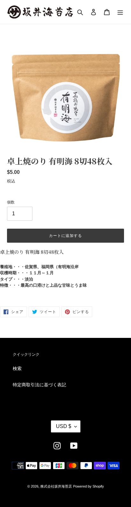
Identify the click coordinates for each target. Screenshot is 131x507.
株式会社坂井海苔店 (56, 486)
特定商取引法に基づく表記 (39, 384)
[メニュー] (120, 11)
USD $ (63, 426)
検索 (17, 368)
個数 (11, 202)
